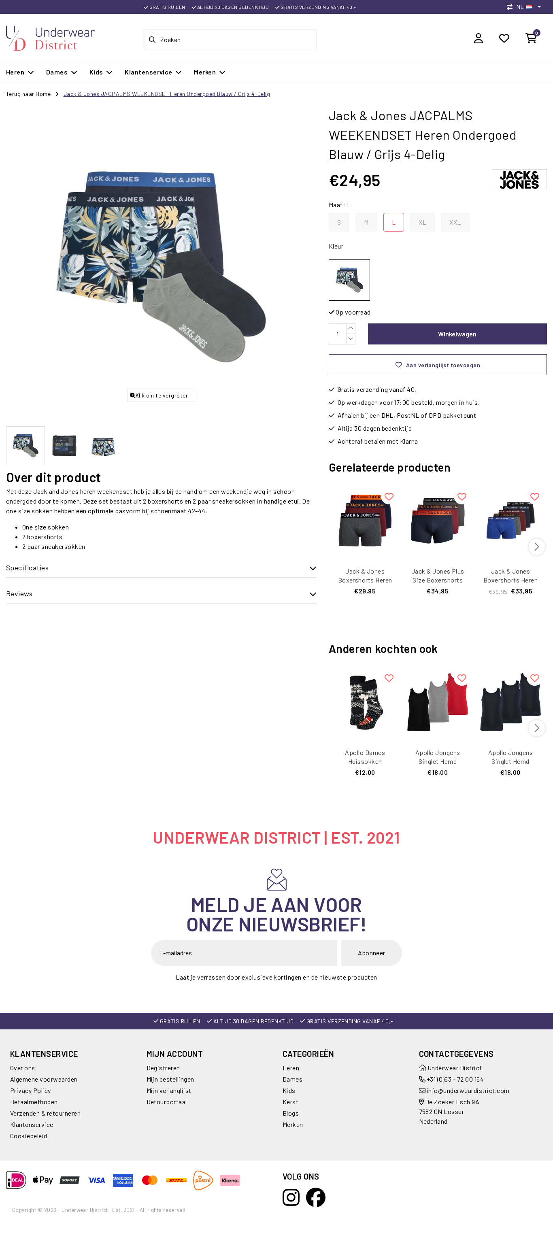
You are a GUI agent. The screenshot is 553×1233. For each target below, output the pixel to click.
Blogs (291, 1113)
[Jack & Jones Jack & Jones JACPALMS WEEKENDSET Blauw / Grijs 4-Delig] (349, 280)
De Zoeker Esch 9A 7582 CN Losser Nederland (449, 1111)
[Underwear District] (50, 37)
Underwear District (454, 1067)
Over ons (22, 1067)
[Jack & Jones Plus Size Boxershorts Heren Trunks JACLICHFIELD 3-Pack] (437, 520)
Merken (293, 1124)
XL (422, 222)
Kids (289, 1090)
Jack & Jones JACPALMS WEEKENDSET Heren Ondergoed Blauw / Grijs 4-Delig (167, 93)
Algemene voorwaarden (44, 1079)
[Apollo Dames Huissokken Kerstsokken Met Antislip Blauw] (365, 701)
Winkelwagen (457, 334)
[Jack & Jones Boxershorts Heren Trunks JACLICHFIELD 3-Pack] (365, 520)
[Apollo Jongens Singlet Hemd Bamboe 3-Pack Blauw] (510, 701)
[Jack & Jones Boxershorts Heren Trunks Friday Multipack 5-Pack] (510, 520)
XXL (455, 222)
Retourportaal (167, 1101)
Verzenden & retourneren (45, 1113)
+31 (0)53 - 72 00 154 (454, 1079)
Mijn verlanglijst (169, 1090)
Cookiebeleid (28, 1135)
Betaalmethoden (34, 1101)
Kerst (290, 1101)
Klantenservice (31, 1124)
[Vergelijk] (512, 7)
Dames (292, 1079)
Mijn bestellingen (170, 1079)
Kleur (336, 246)
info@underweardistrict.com (468, 1090)
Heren (291, 1067)
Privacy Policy (30, 1090)
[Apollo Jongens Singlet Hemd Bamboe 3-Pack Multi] (437, 701)
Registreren (163, 1067)
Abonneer (371, 953)
